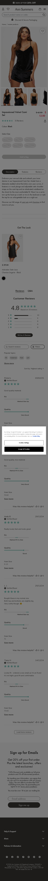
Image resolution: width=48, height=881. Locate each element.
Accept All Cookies (24, 449)
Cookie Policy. (36, 436)
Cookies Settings (24, 443)
